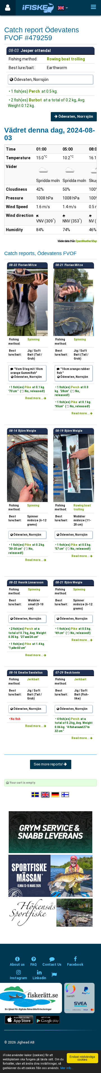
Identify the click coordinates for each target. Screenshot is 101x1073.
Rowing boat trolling (66, 59)
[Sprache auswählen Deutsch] (55, 794)
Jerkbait (33, 679)
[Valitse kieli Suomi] (66, 794)
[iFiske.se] (38, 7)
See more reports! (49, 764)
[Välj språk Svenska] (36, 794)
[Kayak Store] (50, 831)
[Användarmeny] (7, 7)
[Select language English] (45, 794)
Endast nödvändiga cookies (82, 1057)
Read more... (34, 398)
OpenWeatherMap (86, 241)
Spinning (33, 339)
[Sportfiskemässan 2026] (50, 875)
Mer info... (67, 1068)
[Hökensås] (51, 912)
